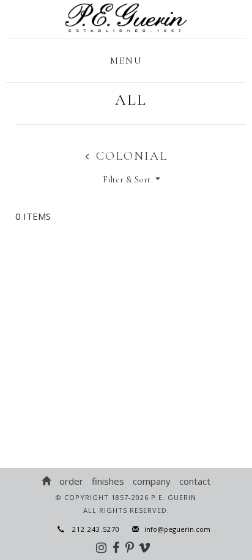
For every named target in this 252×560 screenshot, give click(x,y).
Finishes (108, 481)
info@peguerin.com (177, 529)
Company (152, 481)
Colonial (130, 156)
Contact (194, 481)
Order (71, 481)
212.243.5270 (92, 529)
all (131, 100)
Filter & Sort (128, 179)
